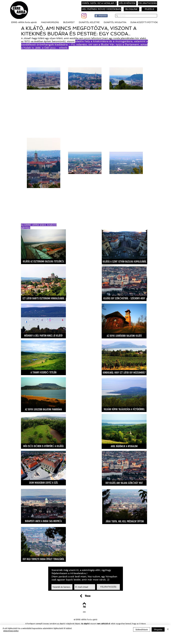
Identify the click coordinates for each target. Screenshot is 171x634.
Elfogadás (158, 629)
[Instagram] (84, 15)
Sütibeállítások (141, 629)
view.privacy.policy (11, 630)
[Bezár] (167, 629)
